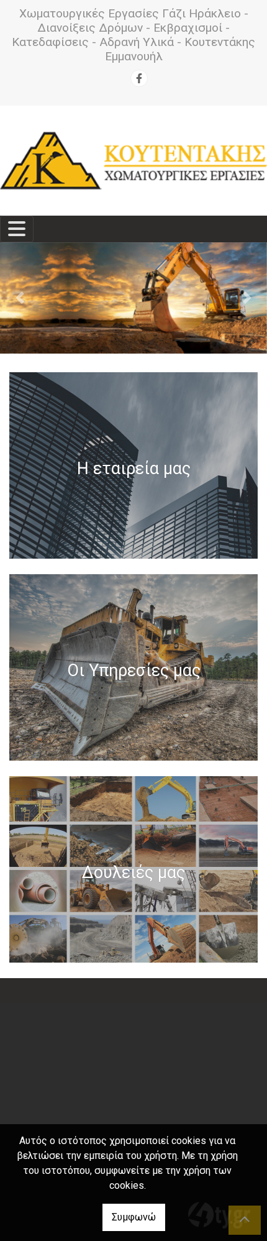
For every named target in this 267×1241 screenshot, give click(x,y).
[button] (20, 298)
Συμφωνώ (134, 1217)
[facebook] (139, 78)
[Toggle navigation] (17, 229)
